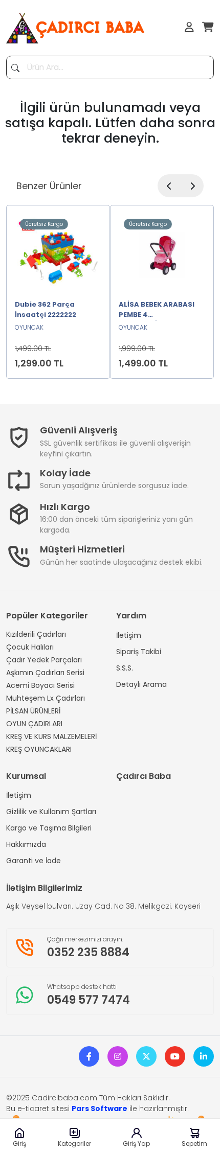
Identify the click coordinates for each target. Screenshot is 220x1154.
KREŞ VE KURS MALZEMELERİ (51, 736)
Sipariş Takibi (138, 652)
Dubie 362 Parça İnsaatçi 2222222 (45, 309)
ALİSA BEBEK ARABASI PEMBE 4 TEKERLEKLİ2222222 (156, 310)
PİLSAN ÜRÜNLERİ (33, 711)
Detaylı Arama (141, 684)
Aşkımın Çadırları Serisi (45, 672)
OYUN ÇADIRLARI (34, 724)
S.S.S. (124, 668)
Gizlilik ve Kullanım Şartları (51, 811)
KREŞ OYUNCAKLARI (39, 749)
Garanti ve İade (33, 861)
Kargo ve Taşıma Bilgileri (49, 828)
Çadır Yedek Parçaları (44, 660)
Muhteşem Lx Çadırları (45, 698)
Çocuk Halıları (30, 647)
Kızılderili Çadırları (36, 634)
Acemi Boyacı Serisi (40, 685)
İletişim (128, 635)
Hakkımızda (26, 844)
